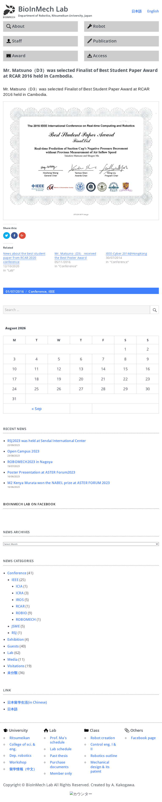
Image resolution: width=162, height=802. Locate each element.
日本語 (137, 11)
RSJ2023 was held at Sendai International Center (46, 440)
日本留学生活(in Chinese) (27, 702)
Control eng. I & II (103, 746)
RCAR (20, 606)
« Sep (37, 408)
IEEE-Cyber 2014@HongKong (126, 253)
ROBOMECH (26, 619)
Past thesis (59, 755)
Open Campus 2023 (23, 451)
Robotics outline (103, 755)
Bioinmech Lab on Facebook (29, 504)
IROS (20, 599)
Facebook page (143, 738)
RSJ (14, 632)
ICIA (19, 586)
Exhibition (15, 639)
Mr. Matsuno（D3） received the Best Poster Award (75, 255)
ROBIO (21, 613)
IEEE (52, 291)
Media (12, 659)
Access (99, 55)
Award (18, 55)
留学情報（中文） (23, 769)
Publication (104, 41)
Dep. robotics (20, 755)
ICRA (20, 593)
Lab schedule (61, 749)
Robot (98, 26)
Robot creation (102, 738)
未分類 (12, 672)
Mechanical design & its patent (99, 767)
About (17, 26)
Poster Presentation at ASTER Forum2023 (41, 472)
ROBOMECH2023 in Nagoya (30, 461)
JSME (16, 626)
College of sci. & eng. (22, 746)
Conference (37, 291)
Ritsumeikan (19, 738)
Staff (16, 41)
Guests (13, 646)
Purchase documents (59, 764)
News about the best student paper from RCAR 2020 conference (24, 257)
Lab (10, 652)
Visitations (15, 666)
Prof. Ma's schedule (58, 740)
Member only (61, 773)
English (153, 11)
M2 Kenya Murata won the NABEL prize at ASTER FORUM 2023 (58, 482)
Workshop (18, 762)
